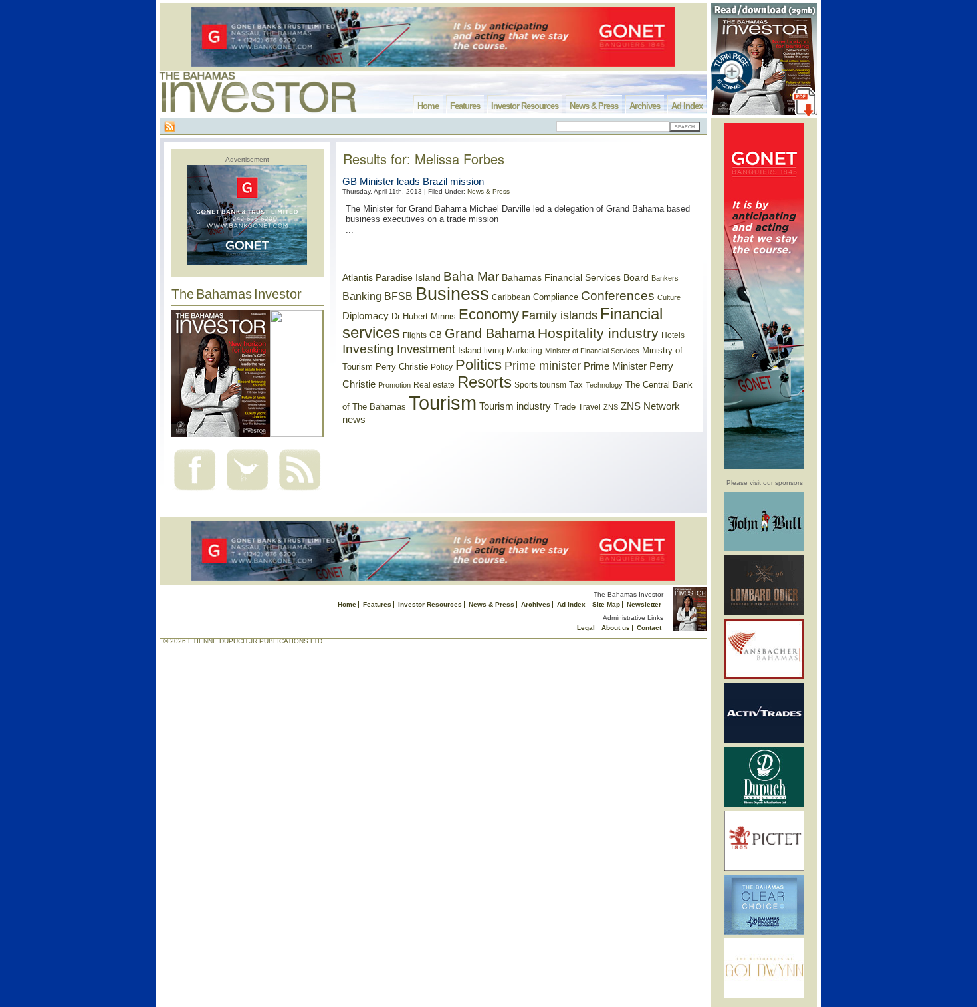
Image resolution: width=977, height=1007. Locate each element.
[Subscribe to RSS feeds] (300, 492)
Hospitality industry (598, 333)
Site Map (606, 604)
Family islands (559, 315)
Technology (604, 385)
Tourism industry (515, 406)
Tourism (443, 403)
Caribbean (511, 297)
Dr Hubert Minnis (423, 316)
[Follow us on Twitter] (247, 492)
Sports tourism (540, 385)
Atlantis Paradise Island (391, 278)
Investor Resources (524, 106)
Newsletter (644, 604)
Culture (669, 297)
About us (615, 627)
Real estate (434, 385)
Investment (426, 349)
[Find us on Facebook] (195, 492)
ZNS (610, 407)
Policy (442, 367)
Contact (649, 627)
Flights (415, 335)
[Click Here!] (764, 549)
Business (452, 294)
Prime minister (542, 365)
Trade (565, 407)
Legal (586, 627)
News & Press (594, 106)
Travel (589, 407)
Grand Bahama (490, 333)
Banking (361, 296)
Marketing (524, 351)
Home (428, 106)
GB (435, 335)
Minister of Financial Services (592, 351)
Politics (478, 365)
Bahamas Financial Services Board (575, 277)
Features (465, 106)
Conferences (618, 296)
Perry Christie (402, 367)
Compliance (555, 297)
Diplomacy (365, 316)
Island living (481, 350)
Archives (644, 106)
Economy (489, 314)
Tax (576, 385)
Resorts (484, 382)
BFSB (398, 296)
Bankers (665, 278)
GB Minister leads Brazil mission (413, 181)
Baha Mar (471, 276)
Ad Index (687, 106)
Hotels (673, 335)
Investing (368, 349)
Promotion (394, 385)
